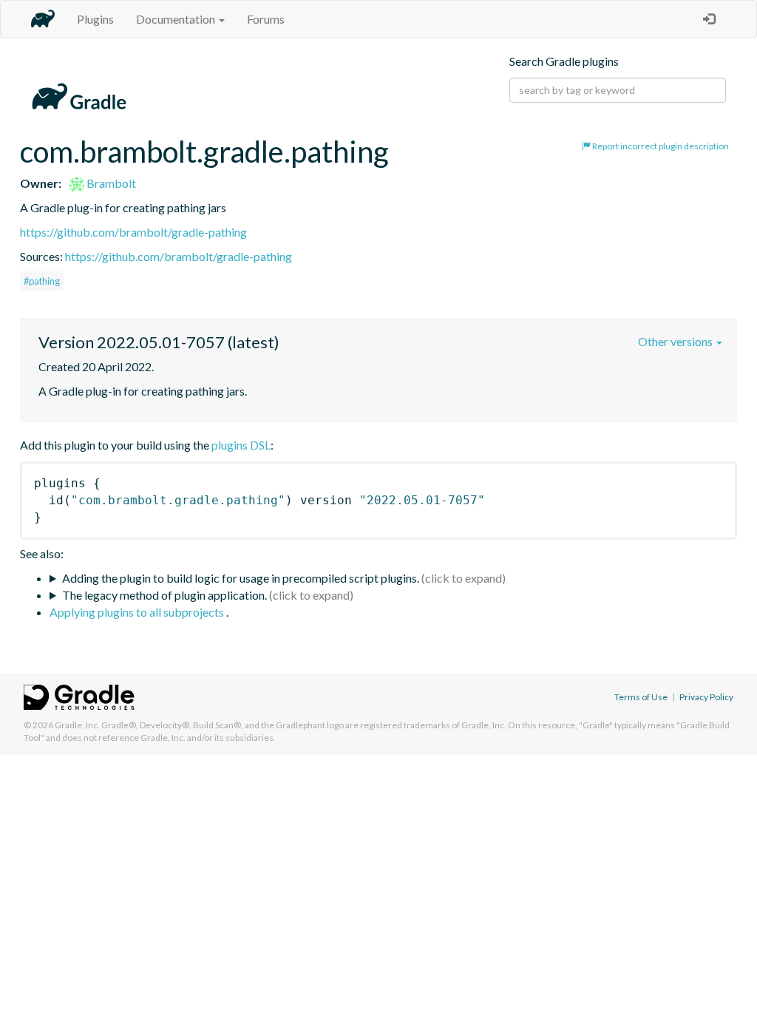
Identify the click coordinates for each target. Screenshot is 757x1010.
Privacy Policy (706, 696)
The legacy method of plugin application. (164, 595)
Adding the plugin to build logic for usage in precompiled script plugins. (240, 578)
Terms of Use (641, 696)
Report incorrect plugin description (660, 146)
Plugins (95, 19)
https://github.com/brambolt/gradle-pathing (133, 232)
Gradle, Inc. (77, 725)
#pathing (42, 281)
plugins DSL (241, 445)
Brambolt (110, 183)
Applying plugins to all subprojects (138, 612)
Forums (266, 19)
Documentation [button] (176, 19)
